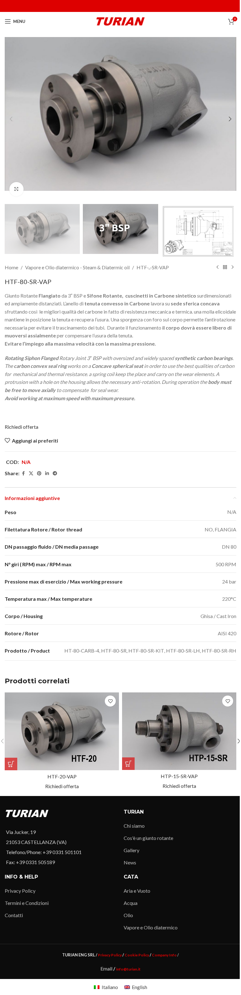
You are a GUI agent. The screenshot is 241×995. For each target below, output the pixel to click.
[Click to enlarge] (16, 189)
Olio (128, 915)
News (130, 862)
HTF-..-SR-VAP (153, 267)
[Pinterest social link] (39, 473)
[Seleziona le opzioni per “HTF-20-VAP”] (11, 764)
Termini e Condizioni (27, 903)
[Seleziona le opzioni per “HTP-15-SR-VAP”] (128, 763)
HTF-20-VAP (62, 776)
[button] (11, 119)
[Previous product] (217, 267)
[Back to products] (225, 267)
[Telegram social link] (55, 473)
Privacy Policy (20, 891)
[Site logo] (121, 21)
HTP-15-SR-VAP (179, 776)
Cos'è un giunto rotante (148, 838)
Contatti (14, 915)
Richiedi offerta (21, 427)
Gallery (131, 850)
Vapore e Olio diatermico (151, 927)
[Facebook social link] (23, 473)
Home (11, 267)
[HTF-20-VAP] (62, 731)
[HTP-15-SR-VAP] (179, 731)
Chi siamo (134, 826)
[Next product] (232, 267)
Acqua (130, 903)
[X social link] (31, 473)
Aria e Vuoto (137, 891)
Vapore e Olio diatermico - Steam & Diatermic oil (77, 267)
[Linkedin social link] (47, 473)
